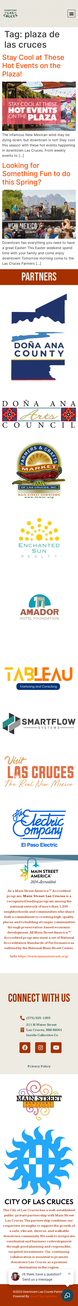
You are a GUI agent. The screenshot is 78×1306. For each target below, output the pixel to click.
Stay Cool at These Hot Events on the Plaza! (33, 65)
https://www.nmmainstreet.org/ (43, 956)
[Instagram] (40, 1047)
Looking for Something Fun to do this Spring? (36, 173)
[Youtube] (56, 1047)
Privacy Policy (39, 1066)
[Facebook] (25, 1047)
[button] (71, 13)
